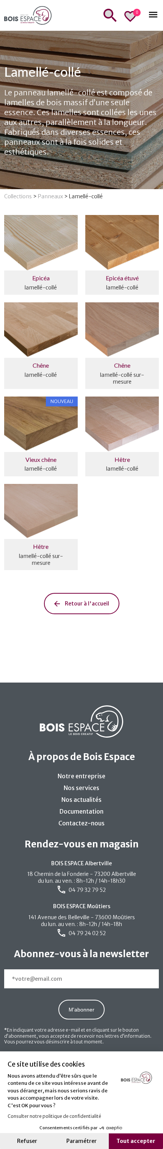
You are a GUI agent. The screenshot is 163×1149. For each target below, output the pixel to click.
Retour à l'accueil (86, 603)
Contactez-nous (81, 823)
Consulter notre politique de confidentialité (54, 1116)
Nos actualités (81, 799)
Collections (18, 196)
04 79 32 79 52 (86, 890)
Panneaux (50, 196)
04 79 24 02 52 (86, 933)
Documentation (81, 811)
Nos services (81, 788)
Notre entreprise (81, 776)
